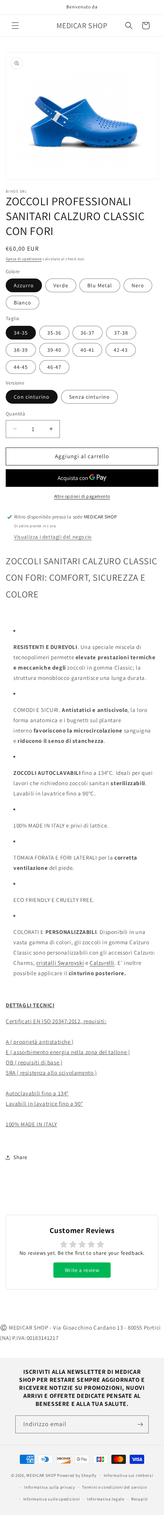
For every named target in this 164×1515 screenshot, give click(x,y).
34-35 (21, 332)
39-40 (54, 349)
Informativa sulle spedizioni (51, 1499)
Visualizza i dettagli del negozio (53, 536)
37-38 (121, 332)
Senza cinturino (89, 396)
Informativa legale (105, 1499)
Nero (138, 285)
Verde (60, 285)
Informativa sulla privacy (49, 1487)
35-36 (54, 332)
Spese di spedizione (24, 258)
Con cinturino (32, 396)
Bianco (22, 302)
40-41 (87, 349)
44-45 (21, 367)
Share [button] (20, 1157)
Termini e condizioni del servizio (114, 1487)
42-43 (121, 349)
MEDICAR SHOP (41, 1475)
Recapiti (139, 1499)
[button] (15, 25)
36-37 (87, 332)
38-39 (21, 349)
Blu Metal (99, 285)
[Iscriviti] (140, 1424)
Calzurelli (102, 962)
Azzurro (24, 285)
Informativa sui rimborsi (128, 1475)
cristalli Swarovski (60, 962)
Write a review (82, 1270)
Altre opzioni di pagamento (82, 496)
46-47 (54, 367)
